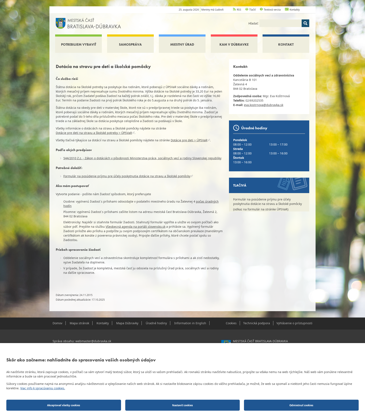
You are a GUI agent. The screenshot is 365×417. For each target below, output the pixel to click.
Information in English (190, 323)
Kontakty (295, 9)
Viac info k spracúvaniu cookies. (42, 388)
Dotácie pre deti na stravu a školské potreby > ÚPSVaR (94, 133)
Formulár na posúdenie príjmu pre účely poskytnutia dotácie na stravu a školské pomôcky (126, 176)
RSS (239, 9)
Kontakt (286, 44)
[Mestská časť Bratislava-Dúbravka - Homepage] (88, 23)
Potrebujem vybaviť (78, 44)
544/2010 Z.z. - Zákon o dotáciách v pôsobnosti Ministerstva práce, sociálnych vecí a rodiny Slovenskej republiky (142, 158)
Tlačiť (252, 9)
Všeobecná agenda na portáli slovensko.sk (135, 227)
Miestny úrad (182, 44)
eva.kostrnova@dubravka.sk (263, 105)
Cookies (231, 323)
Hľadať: (253, 23)
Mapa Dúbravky (127, 323)
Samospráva (130, 44)
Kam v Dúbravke (234, 44)
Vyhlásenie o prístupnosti (294, 323)
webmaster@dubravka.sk (93, 341)
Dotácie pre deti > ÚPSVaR (189, 140)
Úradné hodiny (156, 323)
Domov (57, 323)
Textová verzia (272, 9)
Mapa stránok (79, 323)
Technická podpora (256, 323)
